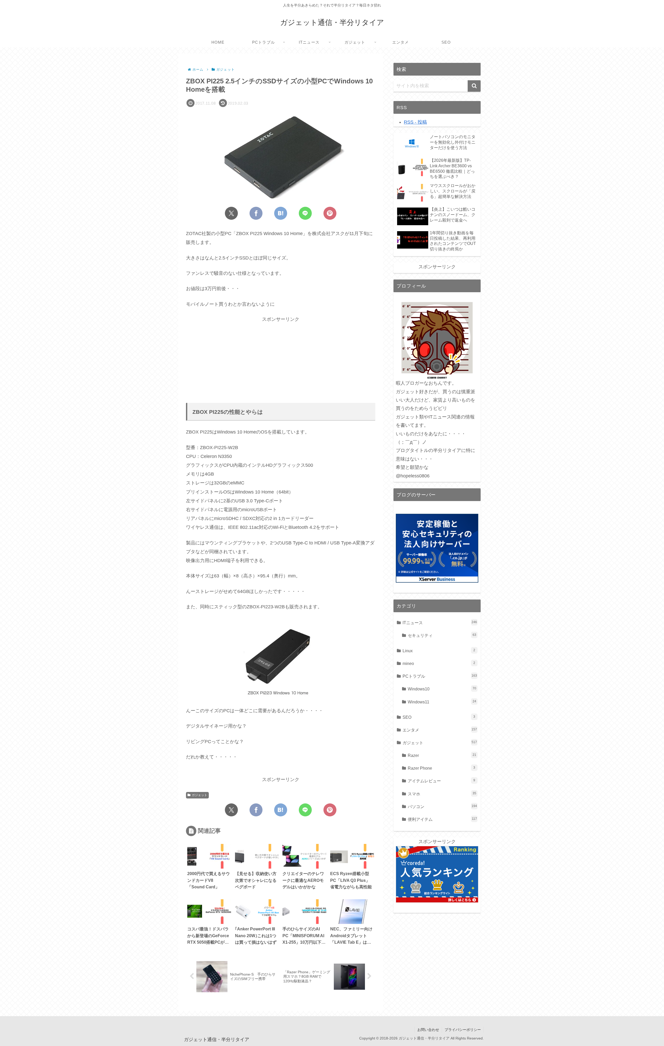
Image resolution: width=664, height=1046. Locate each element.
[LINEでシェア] (305, 213)
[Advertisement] (280, 359)
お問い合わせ (428, 1030)
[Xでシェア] (231, 213)
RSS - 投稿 (415, 122)
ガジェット (199, 795)
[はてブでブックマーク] (280, 213)
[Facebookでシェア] (256, 213)
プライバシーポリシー (463, 1030)
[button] (474, 86)
